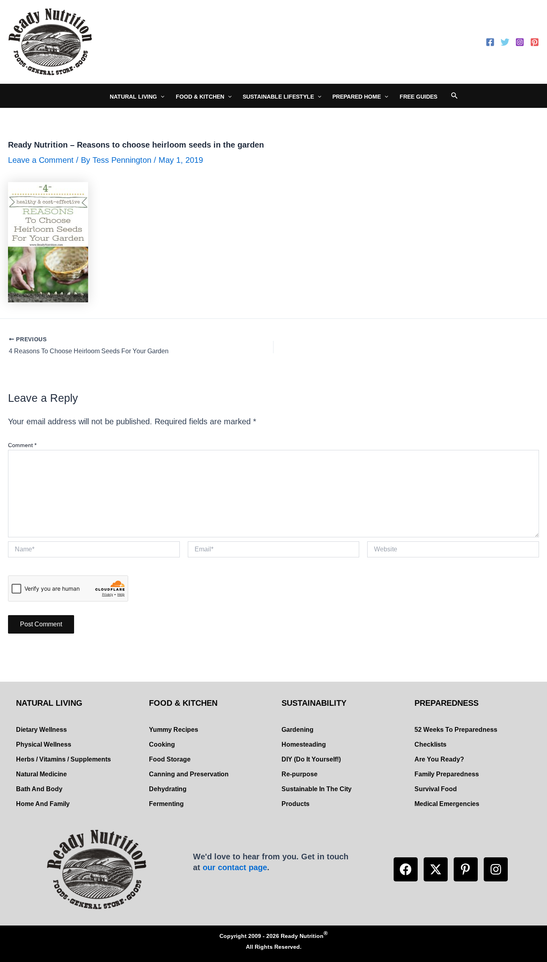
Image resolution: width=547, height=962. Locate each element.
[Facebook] (490, 42)
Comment (22, 445)
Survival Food (435, 789)
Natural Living (133, 96)
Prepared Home (356, 96)
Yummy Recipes (173, 729)
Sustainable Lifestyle (278, 96)
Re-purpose (300, 774)
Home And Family (43, 803)
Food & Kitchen (200, 96)
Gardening (298, 729)
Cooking (162, 744)
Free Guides (418, 96)
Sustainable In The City (317, 789)
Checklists (430, 744)
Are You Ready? (439, 759)
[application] (160, 96)
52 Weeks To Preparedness (455, 729)
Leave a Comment (41, 160)
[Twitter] (505, 42)
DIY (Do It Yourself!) (311, 759)
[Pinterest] (534, 42)
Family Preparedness (446, 774)
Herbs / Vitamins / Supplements (63, 759)
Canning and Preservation (189, 774)
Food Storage (170, 759)
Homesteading (304, 744)
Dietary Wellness (41, 729)
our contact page (235, 867)
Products (296, 803)
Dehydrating (168, 789)
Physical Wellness (43, 744)
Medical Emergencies (446, 803)
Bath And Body (39, 789)
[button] (406, 869)
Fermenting (166, 803)
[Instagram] (519, 42)
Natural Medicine (41, 774)
